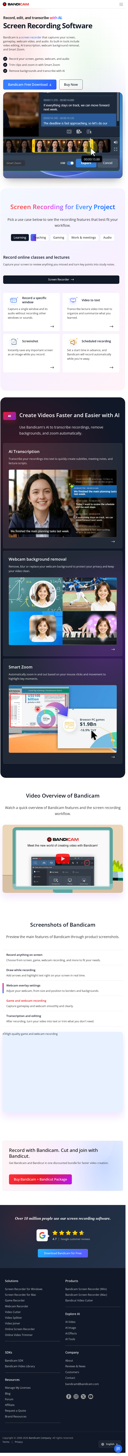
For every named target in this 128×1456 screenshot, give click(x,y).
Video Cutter (13, 1312)
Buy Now (71, 84)
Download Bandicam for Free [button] (63, 1253)
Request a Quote (15, 1410)
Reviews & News (75, 1366)
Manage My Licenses (18, 1388)
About (69, 1360)
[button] (62, 859)
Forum (9, 1399)
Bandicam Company (40, 1437)
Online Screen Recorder (20, 1329)
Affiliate (9, 1405)
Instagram (76, 1396)
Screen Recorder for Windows (23, 1289)
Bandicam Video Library (20, 1366)
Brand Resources (15, 1416)
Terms (6, 1441)
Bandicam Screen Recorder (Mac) (86, 1295)
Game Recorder (58, 279)
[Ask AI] (118, 1449)
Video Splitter (13, 1318)
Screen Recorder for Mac (20, 1295)
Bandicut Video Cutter (79, 1300)
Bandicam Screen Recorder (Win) (86, 1289)
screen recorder (31, 37)
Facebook (68, 1396)
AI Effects (71, 1333)
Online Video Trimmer (19, 1335)
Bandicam (15, 4)
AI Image (70, 1328)
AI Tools (70, 1339)
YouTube (90, 1396)
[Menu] (121, 4)
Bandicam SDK (14, 1360)
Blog (7, 1393)
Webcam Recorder (16, 1306)
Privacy (19, 1441)
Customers (72, 1372)
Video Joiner (12, 1323)
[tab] (20, 237)
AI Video (70, 1322)
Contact (70, 1378)
